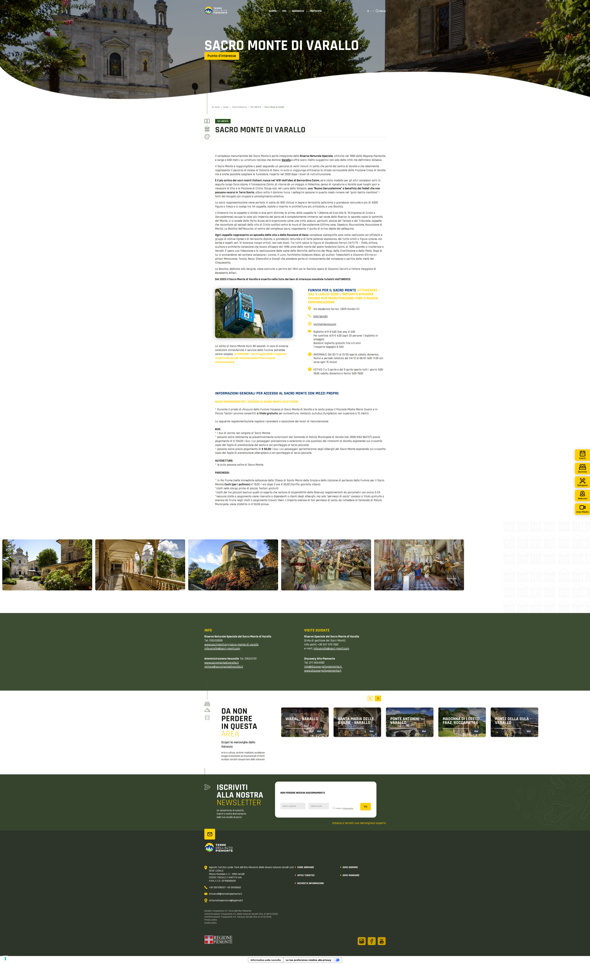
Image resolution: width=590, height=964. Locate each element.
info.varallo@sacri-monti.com (331, 649)
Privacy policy (348, 808)
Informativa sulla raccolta (266, 960)
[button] (378, 698)
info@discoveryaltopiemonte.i (322, 667)
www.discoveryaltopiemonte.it (322, 671)
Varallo (286, 160)
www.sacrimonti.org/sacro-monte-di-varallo (231, 645)
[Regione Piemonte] (218, 940)
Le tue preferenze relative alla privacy (308, 960)
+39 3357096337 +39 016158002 (225, 887)
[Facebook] (372, 941)
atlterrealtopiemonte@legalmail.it (226, 900)
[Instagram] (362, 941)
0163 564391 (320, 317)
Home (217, 107)
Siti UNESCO (255, 107)
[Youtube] (382, 941)
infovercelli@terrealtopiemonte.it (225, 894)
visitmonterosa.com (324, 324)
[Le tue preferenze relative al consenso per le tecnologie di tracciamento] (5, 959)
